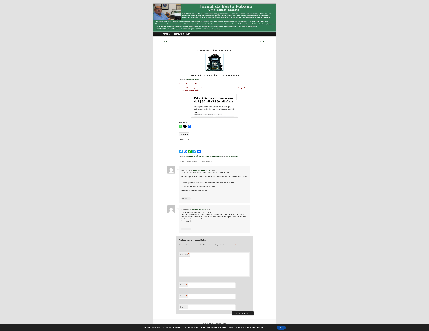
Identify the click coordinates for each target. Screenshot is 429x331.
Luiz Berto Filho (216, 156)
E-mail (183, 296)
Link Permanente (232, 156)
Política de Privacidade (209, 327)
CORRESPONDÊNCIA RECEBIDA (198, 156)
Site (181, 307)
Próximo (263, 41)
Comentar (186, 198)
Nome (183, 285)
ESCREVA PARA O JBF (182, 34)
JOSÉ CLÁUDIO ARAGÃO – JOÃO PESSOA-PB (214, 75)
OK (281, 327)
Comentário (184, 254)
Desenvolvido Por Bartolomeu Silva (214, 323)
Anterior (165, 41)
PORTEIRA (166, 34)
